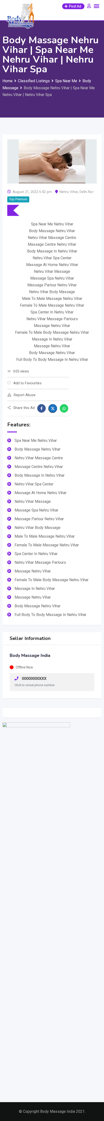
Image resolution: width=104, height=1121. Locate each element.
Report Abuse (25, 395)
